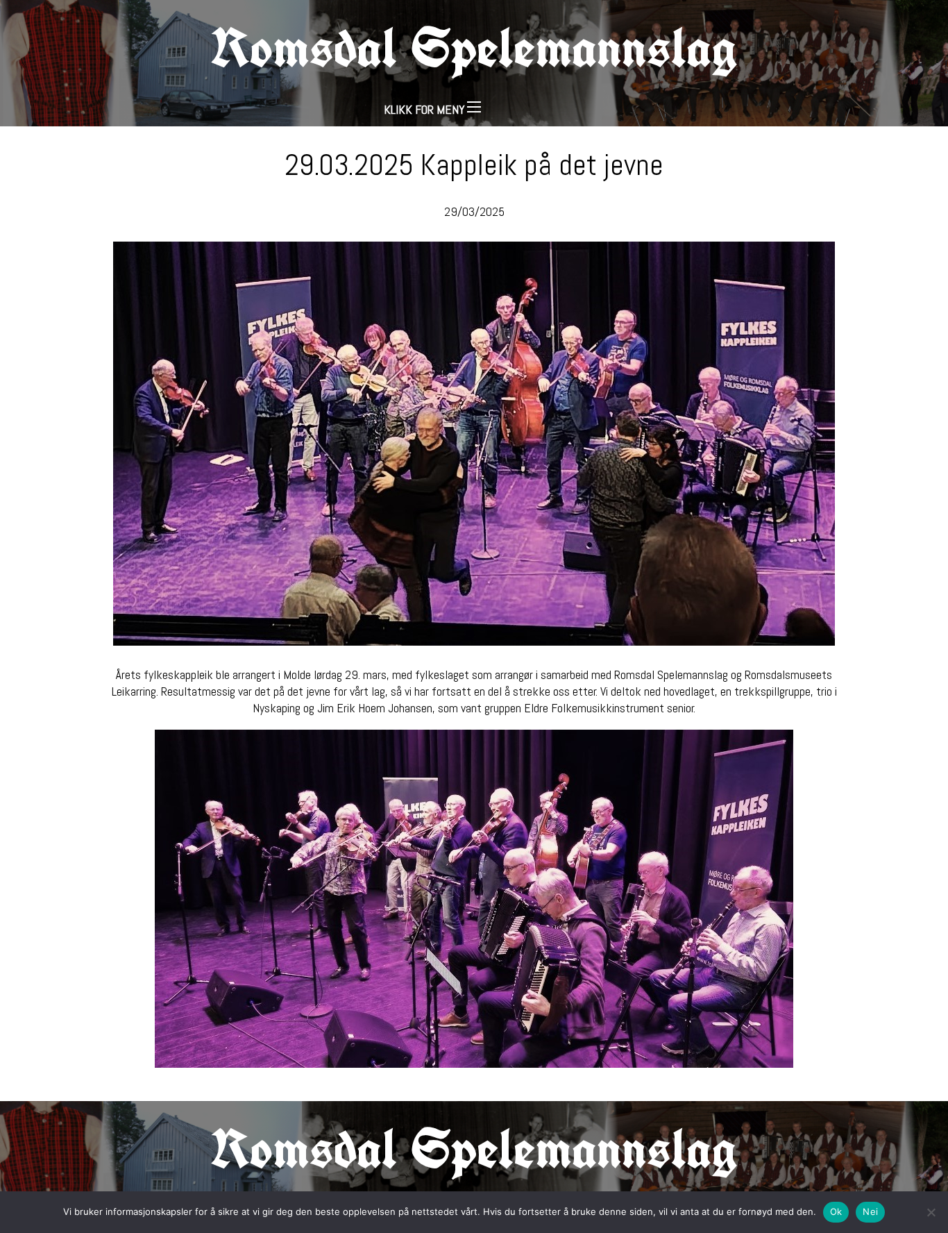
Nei (870, 1211)
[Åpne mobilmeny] (474, 106)
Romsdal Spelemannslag (474, 47)
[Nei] (931, 1212)
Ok (836, 1211)
